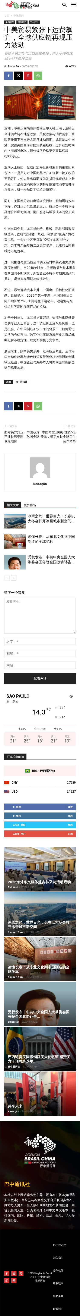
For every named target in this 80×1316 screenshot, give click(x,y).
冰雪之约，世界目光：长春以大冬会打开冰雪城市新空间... (39, 924)
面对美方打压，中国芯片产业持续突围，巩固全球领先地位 (21, 436)
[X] (18, 76)
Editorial (13, 1021)
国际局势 (22, 22)
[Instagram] (13, 1273)
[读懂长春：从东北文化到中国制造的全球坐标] (15, 541)
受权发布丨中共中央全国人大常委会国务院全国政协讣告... (39, 1014)
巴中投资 (34, 22)
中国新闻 (18, 15)
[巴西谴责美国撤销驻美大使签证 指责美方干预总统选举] (40, 1049)
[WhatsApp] (38, 76)
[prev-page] (7, 578)
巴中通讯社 (21, 381)
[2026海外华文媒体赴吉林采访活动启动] (40, 869)
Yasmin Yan (15, 932)
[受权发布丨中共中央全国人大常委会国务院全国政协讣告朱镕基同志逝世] (15, 562)
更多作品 (30, 505)
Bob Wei (13, 887)
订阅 (70, 833)
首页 (6, 15)
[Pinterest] (28, 76)
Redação (13, 66)
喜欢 (70, 806)
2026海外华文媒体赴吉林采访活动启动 (39, 882)
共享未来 (15, 1106)
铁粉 (70, 815)
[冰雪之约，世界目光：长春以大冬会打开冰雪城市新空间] (15, 521)
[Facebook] (8, 76)
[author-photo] (40, 478)
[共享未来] (40, 1094)
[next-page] (13, 578)
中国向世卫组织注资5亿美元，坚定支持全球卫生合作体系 (58, 436)
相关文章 (13, 505)
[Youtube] (13, 1280)
